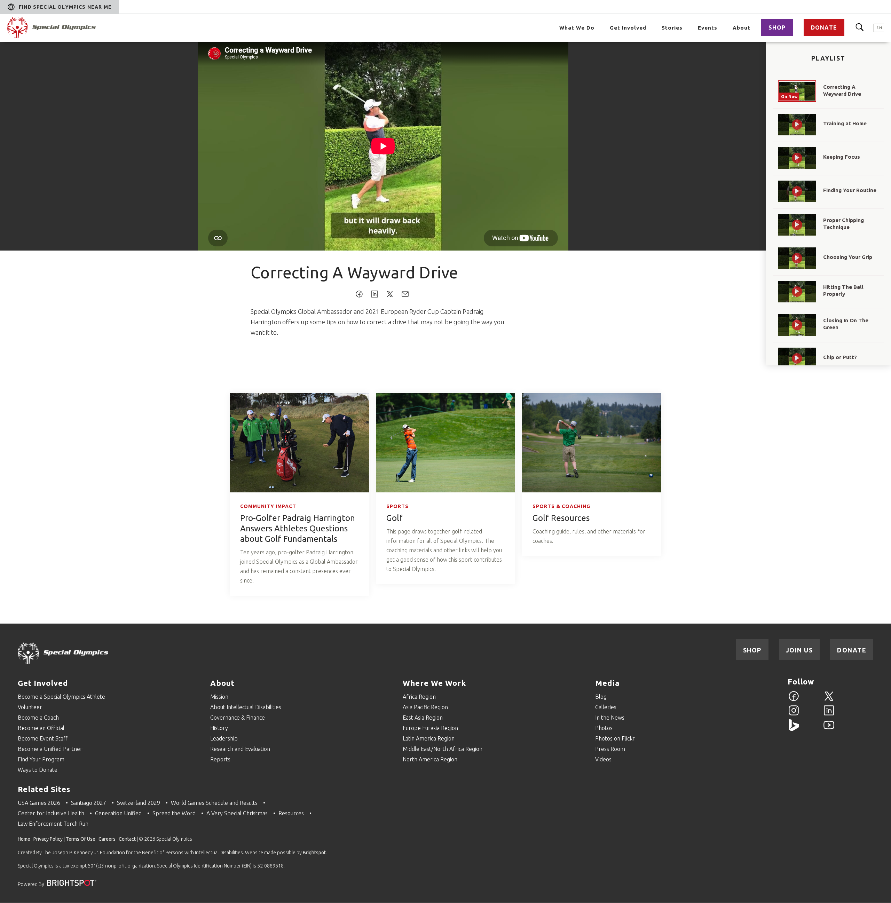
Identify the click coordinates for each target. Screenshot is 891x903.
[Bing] (794, 729)
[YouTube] (829, 729)
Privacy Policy (48, 839)
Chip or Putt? (840, 357)
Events (707, 28)
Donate (824, 27)
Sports (397, 506)
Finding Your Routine (849, 190)
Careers (107, 839)
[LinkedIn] (829, 714)
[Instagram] (794, 714)
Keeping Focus (841, 157)
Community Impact (268, 506)
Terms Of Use (80, 839)
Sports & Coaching (561, 506)
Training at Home (845, 123)
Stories (672, 28)
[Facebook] (794, 700)
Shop (777, 27)
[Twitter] (829, 700)
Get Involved (628, 28)
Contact (127, 839)
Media (607, 683)
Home (24, 839)
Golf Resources (561, 518)
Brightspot (314, 852)
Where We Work (434, 683)
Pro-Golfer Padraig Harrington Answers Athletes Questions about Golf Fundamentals (297, 528)
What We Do (576, 28)
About (741, 28)
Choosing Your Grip (847, 257)
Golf (394, 518)
